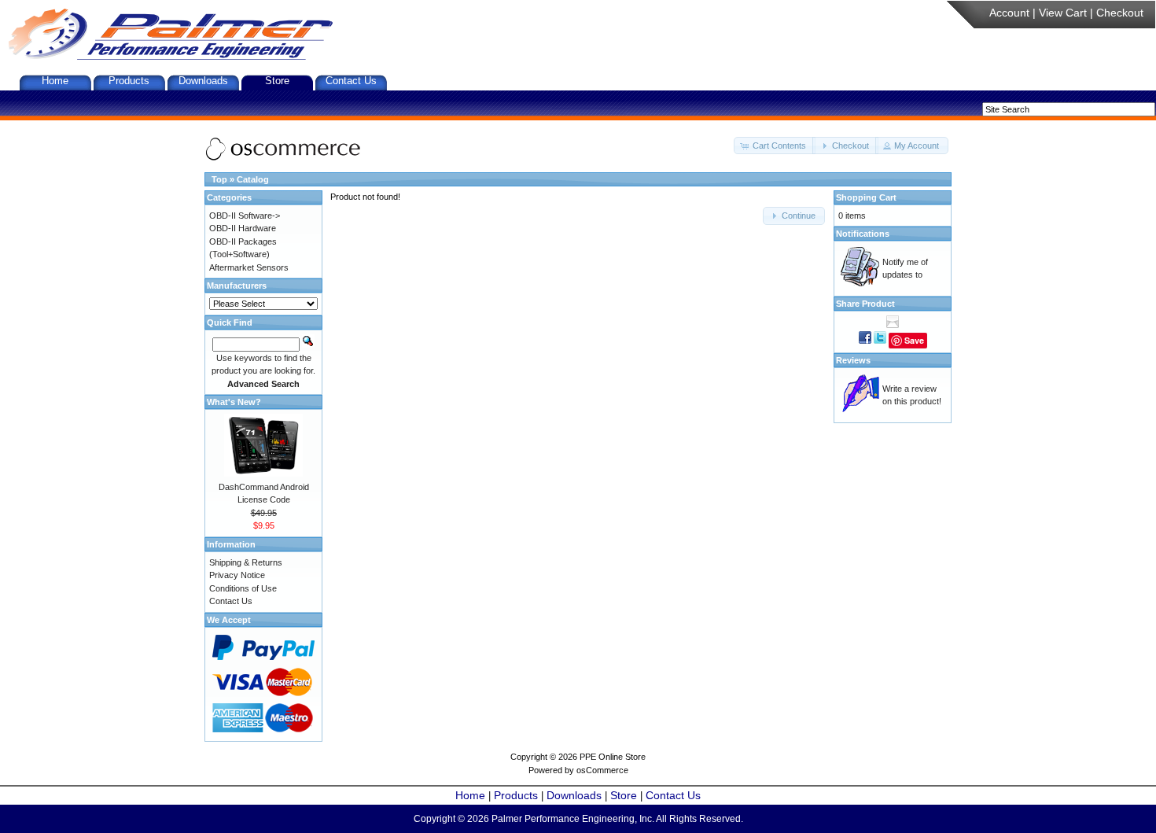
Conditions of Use (243, 588)
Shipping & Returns (245, 562)
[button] (774, 146)
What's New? (234, 402)
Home (55, 81)
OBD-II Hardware (242, 228)
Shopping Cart (866, 197)
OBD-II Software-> (244, 215)
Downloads (203, 81)
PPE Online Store (613, 756)
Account (1009, 12)
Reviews (853, 360)
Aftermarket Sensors (249, 267)
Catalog (253, 179)
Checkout (1119, 12)
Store (277, 81)
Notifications (862, 233)
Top (219, 179)
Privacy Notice (237, 575)
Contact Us (351, 81)
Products (129, 81)
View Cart (1063, 12)
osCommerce (602, 770)
